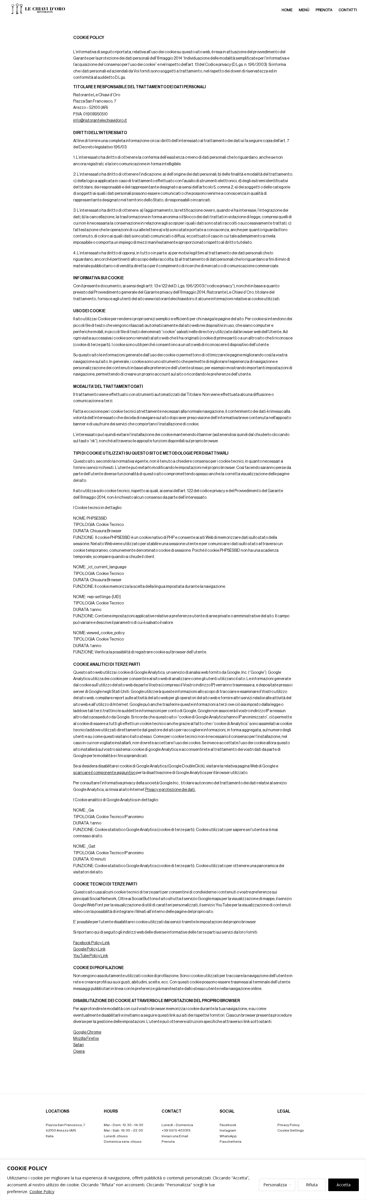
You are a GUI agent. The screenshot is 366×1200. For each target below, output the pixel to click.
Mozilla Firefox (86, 1039)
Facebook (228, 1125)
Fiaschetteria (230, 1141)
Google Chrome (87, 1032)
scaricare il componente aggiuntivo (104, 773)
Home (287, 10)
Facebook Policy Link (91, 943)
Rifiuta (312, 1184)
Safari (78, 1045)
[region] (183, 1180)
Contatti (348, 10)
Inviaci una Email (175, 1136)
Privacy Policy (288, 1125)
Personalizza (275, 1184)
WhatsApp (228, 1136)
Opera (79, 1052)
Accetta (344, 1184)
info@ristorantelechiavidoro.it (100, 121)
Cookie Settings (290, 1130)
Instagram (228, 1130)
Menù (304, 10)
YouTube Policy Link (90, 956)
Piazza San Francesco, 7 (65, 1125)
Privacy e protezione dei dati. (170, 790)
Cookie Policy (41, 1191)
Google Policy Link (89, 949)
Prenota (324, 10)
